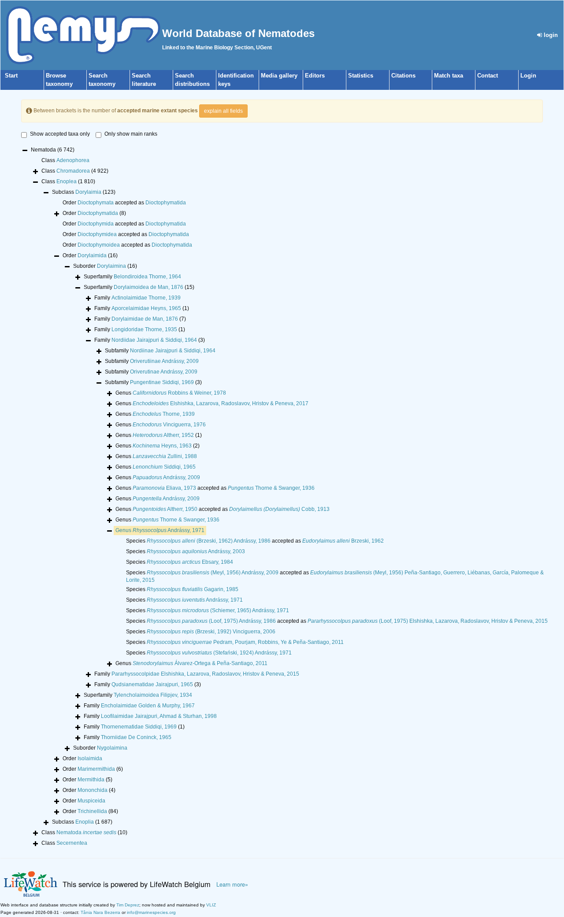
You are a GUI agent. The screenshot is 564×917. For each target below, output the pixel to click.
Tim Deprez (127, 904)
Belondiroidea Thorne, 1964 (147, 277)
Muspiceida (91, 801)
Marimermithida (96, 769)
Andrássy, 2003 (196, 551)
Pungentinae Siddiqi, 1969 (162, 382)
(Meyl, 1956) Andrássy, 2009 (212, 572)
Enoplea (66, 181)
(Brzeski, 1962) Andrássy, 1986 (209, 541)
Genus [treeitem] (170, 393)
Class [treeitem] (65, 160)
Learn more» (232, 884)
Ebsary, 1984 (190, 562)
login (550, 35)
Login (528, 75)
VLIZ (211, 904)
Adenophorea (72, 160)
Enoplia (84, 822)
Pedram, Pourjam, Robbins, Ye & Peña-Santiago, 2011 (245, 642)
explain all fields (223, 111)
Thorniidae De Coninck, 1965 (136, 737)
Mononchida (93, 790)
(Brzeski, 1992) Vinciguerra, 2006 (211, 632)
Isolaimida (90, 758)
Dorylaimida (92, 255)
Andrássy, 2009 (166, 477)
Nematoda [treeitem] (52, 150)
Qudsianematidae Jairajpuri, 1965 (152, 684)
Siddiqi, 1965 (164, 467)
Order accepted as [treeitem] (124, 203)
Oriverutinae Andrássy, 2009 (163, 372)
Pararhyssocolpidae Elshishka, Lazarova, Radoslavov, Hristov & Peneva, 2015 (205, 674)
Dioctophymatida (165, 203)
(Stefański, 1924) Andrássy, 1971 (219, 653)
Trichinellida (92, 811)
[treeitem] (160, 530)
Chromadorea (73, 171)
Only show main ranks (130, 134)
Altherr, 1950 (165, 509)
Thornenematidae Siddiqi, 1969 (139, 727)
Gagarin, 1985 (192, 589)
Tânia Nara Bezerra (100, 912)
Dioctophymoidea (99, 245)
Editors (315, 75)
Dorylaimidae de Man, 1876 (144, 319)
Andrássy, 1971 (168, 530)
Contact (487, 75)
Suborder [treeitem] (105, 266)
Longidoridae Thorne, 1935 (144, 329)
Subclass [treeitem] (83, 192)
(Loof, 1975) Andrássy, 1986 (211, 621)
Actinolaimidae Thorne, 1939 (146, 298)
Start (11, 75)
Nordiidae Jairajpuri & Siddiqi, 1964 (154, 340)
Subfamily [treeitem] (160, 351)
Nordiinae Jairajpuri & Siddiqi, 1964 (172, 351)
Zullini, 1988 (165, 456)
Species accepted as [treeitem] (255, 541)
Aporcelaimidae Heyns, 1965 (146, 308)
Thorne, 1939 (164, 414)
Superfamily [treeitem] (132, 277)
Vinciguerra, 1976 (169, 425)
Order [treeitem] (94, 213)
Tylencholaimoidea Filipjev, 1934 (153, 695)
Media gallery (279, 75)
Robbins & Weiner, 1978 (179, 393)
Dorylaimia (88, 192)
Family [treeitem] (137, 298)
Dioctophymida (96, 224)
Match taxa (448, 75)
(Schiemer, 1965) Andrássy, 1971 (218, 610)
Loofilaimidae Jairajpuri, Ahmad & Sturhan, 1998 (159, 716)
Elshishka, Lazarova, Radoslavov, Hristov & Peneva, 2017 (220, 403)
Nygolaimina (112, 748)
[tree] (282, 497)
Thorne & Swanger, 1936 (271, 488)
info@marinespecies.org (151, 912)
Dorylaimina (111, 266)
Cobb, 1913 (279, 509)
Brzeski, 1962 (343, 541)
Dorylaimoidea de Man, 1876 (148, 287)
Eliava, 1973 (164, 488)
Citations (403, 75)
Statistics (360, 75)
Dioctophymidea (97, 234)
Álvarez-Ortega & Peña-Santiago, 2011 (200, 663)
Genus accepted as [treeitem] (215, 488)
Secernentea (71, 843)
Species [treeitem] (185, 551)
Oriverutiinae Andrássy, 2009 (164, 361)
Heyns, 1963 (162, 446)
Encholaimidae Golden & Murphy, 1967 (148, 706)
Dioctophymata (96, 203)
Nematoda (86, 832)
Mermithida (91, 779)
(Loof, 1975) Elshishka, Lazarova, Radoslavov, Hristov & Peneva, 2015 (428, 621)
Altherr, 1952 (163, 435)
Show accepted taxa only (60, 134)
